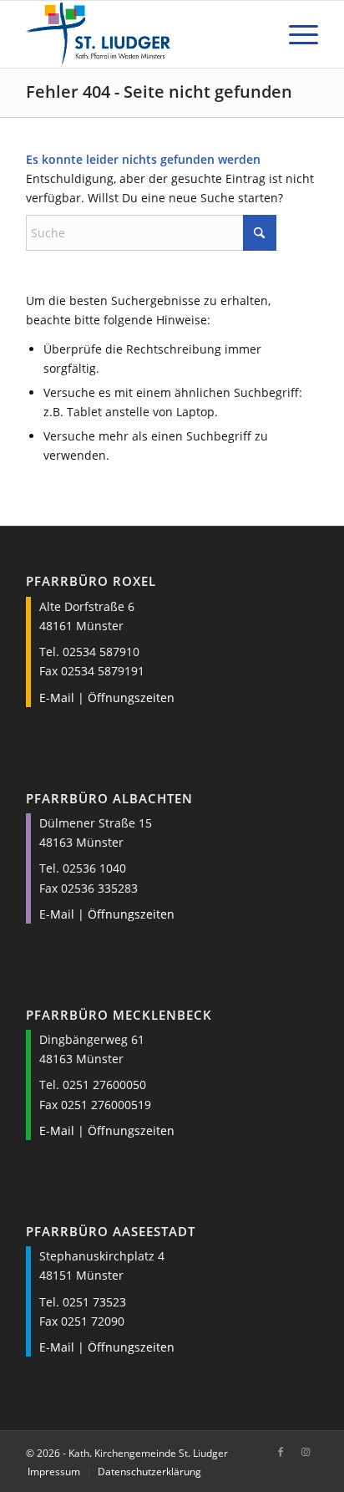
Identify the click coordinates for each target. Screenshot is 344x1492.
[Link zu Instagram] (305, 1451)
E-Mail (56, 697)
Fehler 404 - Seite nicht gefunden (159, 91)
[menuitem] (295, 34)
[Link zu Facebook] (280, 1451)
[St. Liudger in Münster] (143, 34)
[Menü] (295, 34)
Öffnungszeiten (131, 697)
